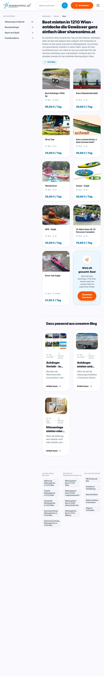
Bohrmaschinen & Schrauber (92, 501)
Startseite (46, 16)
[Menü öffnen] (98, 5)
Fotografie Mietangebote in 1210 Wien (49, 503)
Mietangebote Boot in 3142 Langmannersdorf (72, 493)
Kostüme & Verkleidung (90, 488)
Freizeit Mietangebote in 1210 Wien (49, 493)
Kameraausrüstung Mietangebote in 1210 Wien (51, 523)
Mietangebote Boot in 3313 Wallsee (70, 513)
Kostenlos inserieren (87, 295)
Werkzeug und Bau (91, 480)
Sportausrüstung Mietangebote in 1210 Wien (51, 513)
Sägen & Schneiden (90, 509)
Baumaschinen (92, 494)
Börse (56, 16)
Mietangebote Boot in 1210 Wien (70, 483)
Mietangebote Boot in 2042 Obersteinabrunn (72, 503)
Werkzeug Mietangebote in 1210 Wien (49, 483)
